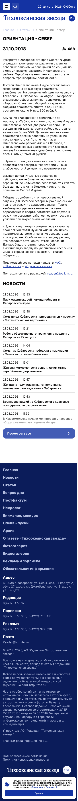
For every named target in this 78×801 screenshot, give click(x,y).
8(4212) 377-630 (40, 629)
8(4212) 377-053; (15, 616)
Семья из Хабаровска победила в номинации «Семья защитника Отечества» (35, 352)
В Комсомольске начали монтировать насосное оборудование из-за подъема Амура (37, 420)
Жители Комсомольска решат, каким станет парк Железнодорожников (35, 369)
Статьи (25, 30)
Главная (8, 30)
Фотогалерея (15, 546)
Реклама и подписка (21, 561)
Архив (9, 531)
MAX (58, 262)
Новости (11, 477)
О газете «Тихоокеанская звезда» (34, 538)
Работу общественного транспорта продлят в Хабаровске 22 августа (36, 335)
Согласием (37, 787)
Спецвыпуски (15, 523)
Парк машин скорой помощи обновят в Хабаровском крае (31, 301)
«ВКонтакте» (12, 266)
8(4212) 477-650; (15, 629)
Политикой (51, 787)
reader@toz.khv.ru (59, 273)
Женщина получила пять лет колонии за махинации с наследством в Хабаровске (32, 386)
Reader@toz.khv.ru (16, 642)
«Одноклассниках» (38, 266)
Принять (39, 793)
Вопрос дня (13, 492)
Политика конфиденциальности (26, 759)
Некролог (11, 508)
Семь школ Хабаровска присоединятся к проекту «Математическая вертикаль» (39, 318)
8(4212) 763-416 (40, 616)
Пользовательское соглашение (25, 756)
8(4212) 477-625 (14, 603)
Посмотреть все (41, 434)
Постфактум (14, 500)
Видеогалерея (16, 553)
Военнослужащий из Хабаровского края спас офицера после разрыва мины (36, 403)
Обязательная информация (28, 569)
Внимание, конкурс (20, 515)
